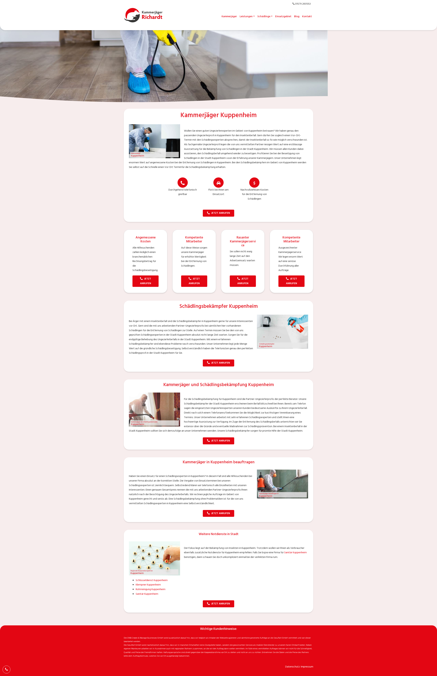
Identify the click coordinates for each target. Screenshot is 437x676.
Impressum (307, 667)
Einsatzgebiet (283, 16)
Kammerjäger (229, 16)
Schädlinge (263, 16)
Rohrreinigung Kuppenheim (150, 589)
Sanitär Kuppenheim (295, 552)
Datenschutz (292, 667)
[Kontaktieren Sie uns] (6, 669)
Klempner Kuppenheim (148, 585)
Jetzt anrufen (220, 213)
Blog (296, 16)
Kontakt (307, 16)
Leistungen (246, 16)
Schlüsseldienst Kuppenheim (152, 580)
